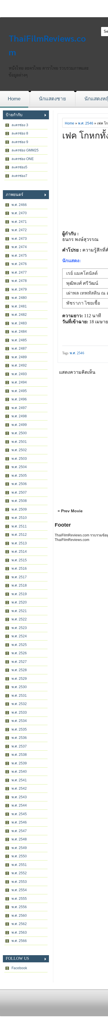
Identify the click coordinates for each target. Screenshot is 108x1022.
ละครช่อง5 (19, 167)
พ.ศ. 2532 (19, 704)
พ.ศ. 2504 (19, 467)
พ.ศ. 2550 (19, 856)
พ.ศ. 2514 (19, 552)
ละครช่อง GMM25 (25, 150)
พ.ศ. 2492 (19, 365)
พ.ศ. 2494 (19, 382)
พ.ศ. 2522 (19, 619)
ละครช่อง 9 (20, 142)
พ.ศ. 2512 (19, 535)
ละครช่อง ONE (23, 159)
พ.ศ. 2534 (19, 721)
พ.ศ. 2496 (19, 399)
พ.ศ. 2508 (19, 501)
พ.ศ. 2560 (19, 916)
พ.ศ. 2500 (19, 433)
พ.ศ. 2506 (19, 484)
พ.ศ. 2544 (19, 805)
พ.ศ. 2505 (19, 476)
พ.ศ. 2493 (19, 374)
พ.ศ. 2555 (19, 899)
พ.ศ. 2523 (19, 628)
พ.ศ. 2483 (19, 323)
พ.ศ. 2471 (19, 222)
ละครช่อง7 (19, 176)
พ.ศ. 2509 (19, 509)
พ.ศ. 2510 (19, 518)
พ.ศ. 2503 (19, 459)
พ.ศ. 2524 (19, 636)
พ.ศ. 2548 (19, 839)
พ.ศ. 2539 (19, 763)
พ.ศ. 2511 (19, 526)
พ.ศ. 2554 (19, 890)
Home (14, 99)
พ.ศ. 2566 (19, 941)
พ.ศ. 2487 (19, 348)
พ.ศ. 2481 (19, 306)
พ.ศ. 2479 (19, 289)
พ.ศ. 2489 (19, 357)
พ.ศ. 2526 (19, 653)
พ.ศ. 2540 (19, 772)
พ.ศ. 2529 (19, 679)
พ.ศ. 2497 (19, 408)
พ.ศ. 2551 (19, 865)
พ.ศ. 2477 (19, 272)
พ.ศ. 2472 (19, 230)
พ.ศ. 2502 (19, 450)
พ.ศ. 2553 (19, 882)
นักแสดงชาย (52, 99)
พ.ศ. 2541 (19, 780)
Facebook (19, 968)
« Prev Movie (70, 511)
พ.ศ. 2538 (19, 755)
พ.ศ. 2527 (19, 662)
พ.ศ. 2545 (19, 814)
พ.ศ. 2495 (19, 391)
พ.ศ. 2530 (19, 687)
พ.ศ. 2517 (19, 577)
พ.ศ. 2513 (19, 543)
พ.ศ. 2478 (19, 281)
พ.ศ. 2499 (19, 425)
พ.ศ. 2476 (19, 264)
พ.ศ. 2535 (19, 729)
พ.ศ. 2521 (19, 611)
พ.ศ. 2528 (19, 670)
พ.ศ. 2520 (19, 602)
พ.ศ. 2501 (19, 442)
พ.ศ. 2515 (19, 560)
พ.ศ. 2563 (19, 932)
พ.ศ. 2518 (19, 585)
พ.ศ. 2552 (19, 873)
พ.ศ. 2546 (19, 822)
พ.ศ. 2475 (19, 256)
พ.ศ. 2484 (19, 332)
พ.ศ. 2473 (19, 239)
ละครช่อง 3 (20, 125)
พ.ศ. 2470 (19, 213)
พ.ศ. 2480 (19, 298)
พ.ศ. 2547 (19, 831)
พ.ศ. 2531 (19, 696)
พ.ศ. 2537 (19, 746)
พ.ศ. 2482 (19, 315)
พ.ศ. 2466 (19, 205)
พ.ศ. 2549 (19, 848)
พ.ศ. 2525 (19, 645)
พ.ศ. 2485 (19, 340)
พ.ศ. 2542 (19, 789)
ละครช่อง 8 (20, 133)
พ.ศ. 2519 (19, 594)
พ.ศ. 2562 (19, 924)
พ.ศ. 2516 (19, 569)
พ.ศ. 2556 (19, 907)
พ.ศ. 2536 (19, 738)
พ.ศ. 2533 (19, 712)
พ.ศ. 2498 (19, 416)
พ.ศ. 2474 (19, 247)
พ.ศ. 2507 (19, 492)
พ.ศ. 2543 (19, 797)
